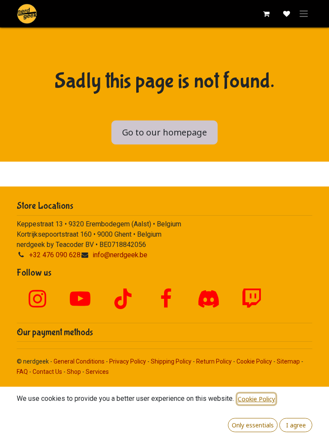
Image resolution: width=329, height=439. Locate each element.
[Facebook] (165, 298)
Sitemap (288, 361)
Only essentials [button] (253, 425)
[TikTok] (123, 298)
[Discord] (208, 298)
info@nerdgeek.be (120, 255)
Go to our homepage (164, 132)
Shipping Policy (171, 361)
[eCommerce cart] (266, 13)
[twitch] (251, 298)
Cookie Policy (254, 361)
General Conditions (79, 361)
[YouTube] (80, 298)
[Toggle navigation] (303, 14)
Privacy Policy (127, 361)
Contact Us (47, 371)
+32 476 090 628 (55, 255)
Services (97, 371)
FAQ (22, 371)
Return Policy (214, 361)
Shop (74, 371)
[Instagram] (37, 298)
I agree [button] (296, 425)
